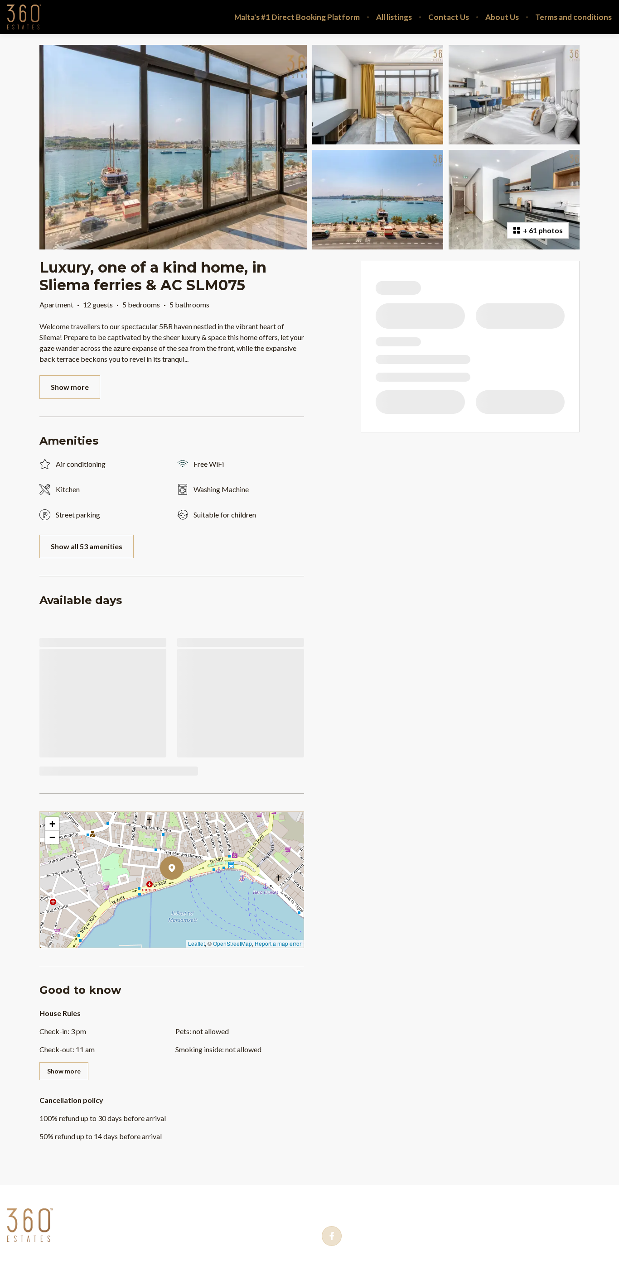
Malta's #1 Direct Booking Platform (297, 17)
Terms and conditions (573, 17)
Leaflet (196, 943)
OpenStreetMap (232, 943)
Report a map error (278, 943)
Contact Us (448, 17)
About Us (502, 17)
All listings (394, 17)
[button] (183, 891)
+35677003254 (368, 1209)
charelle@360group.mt (472, 1209)
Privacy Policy (92, 1208)
